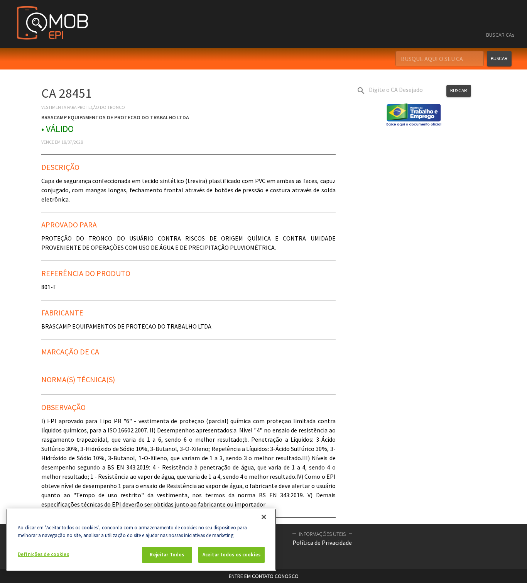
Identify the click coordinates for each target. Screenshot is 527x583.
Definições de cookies (43, 554)
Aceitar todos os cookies (231, 554)
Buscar (499, 58)
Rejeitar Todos (167, 554)
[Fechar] (263, 516)
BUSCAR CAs (500, 34)
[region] (141, 539)
